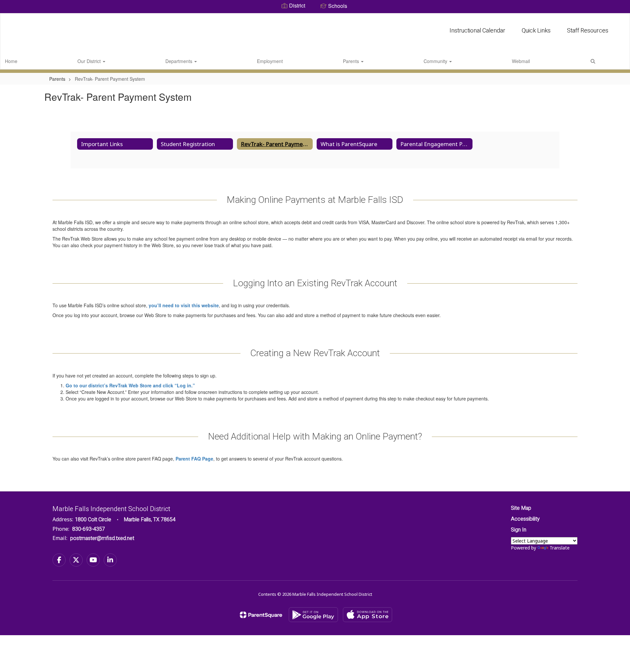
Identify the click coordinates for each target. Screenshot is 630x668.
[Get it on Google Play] (313, 614)
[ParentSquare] (261, 615)
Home (11, 61)
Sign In (518, 530)
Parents (351, 61)
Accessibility (525, 519)
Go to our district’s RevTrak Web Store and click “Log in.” (130, 385)
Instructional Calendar (477, 30)
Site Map (521, 508)
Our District (89, 61)
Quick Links (536, 30)
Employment (270, 61)
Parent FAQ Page (194, 458)
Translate (560, 548)
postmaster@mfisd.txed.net (102, 538)
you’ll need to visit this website (184, 305)
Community (436, 61)
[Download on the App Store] (367, 614)
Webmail (521, 61)
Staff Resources (587, 30)
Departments (179, 61)
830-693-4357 (88, 529)
